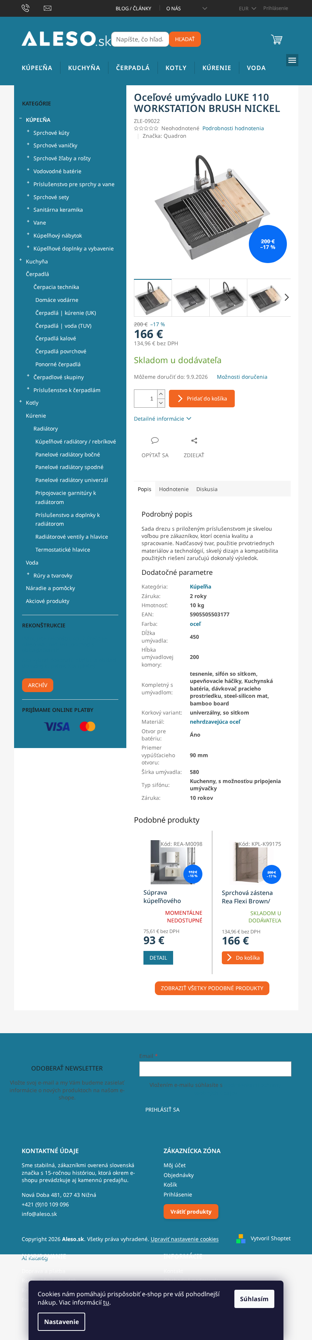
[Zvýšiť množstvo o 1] (161, 394)
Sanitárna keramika (58, 209)
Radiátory (45, 428)
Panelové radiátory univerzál (71, 479)
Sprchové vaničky (55, 145)
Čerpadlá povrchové (60, 351)
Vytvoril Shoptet (271, 1238)
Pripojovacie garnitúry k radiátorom (65, 497)
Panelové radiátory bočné (67, 454)
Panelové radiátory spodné (69, 467)
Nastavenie (61, 1322)
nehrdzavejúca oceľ (215, 721)
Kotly (32, 402)
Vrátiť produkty (191, 1211)
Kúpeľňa (38, 119)
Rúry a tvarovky (52, 575)
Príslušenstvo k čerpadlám (66, 390)
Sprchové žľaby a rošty (62, 158)
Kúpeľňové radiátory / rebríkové (75, 441)
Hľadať (185, 39)
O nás (173, 8)
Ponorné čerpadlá (58, 364)
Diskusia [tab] (207, 489)
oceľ (195, 623)
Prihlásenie (178, 1194)
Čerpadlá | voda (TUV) (63, 325)
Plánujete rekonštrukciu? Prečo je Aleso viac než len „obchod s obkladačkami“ (64, 644)
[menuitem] (37, 68)
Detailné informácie (159, 418)
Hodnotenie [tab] (174, 489)
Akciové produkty (47, 601)
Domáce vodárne (56, 299)
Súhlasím (254, 1299)
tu (106, 1302)
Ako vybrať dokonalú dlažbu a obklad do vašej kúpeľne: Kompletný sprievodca (69, 666)
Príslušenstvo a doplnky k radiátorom (67, 519)
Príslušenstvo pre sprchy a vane (74, 184)
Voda (32, 562)
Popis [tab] (144, 489)
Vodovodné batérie (57, 171)
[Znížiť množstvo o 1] (161, 403)
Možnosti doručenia (242, 376)
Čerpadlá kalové (55, 338)
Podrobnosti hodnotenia (233, 128)
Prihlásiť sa (162, 1109)
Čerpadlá (37, 274)
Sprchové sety (51, 197)
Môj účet (175, 1165)
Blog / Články (133, 8)
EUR (244, 8)
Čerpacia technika (56, 286)
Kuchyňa (37, 261)
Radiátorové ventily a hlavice (71, 536)
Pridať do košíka (207, 398)
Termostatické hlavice (62, 549)
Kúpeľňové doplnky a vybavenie (73, 248)
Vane (39, 222)
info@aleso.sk (39, 1213)
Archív (37, 685)
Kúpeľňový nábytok (57, 235)
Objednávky (179, 1175)
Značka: (164, 135)
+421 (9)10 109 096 (45, 1204)
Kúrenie (36, 415)
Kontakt (173, 1271)
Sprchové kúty (51, 132)
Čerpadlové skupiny (58, 377)
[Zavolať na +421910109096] (33, 7)
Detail (158, 957)
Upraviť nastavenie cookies (185, 1239)
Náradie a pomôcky (50, 588)
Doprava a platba (43, 1271)
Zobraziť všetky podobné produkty (212, 988)
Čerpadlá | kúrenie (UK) (65, 312)
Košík (170, 1184)
